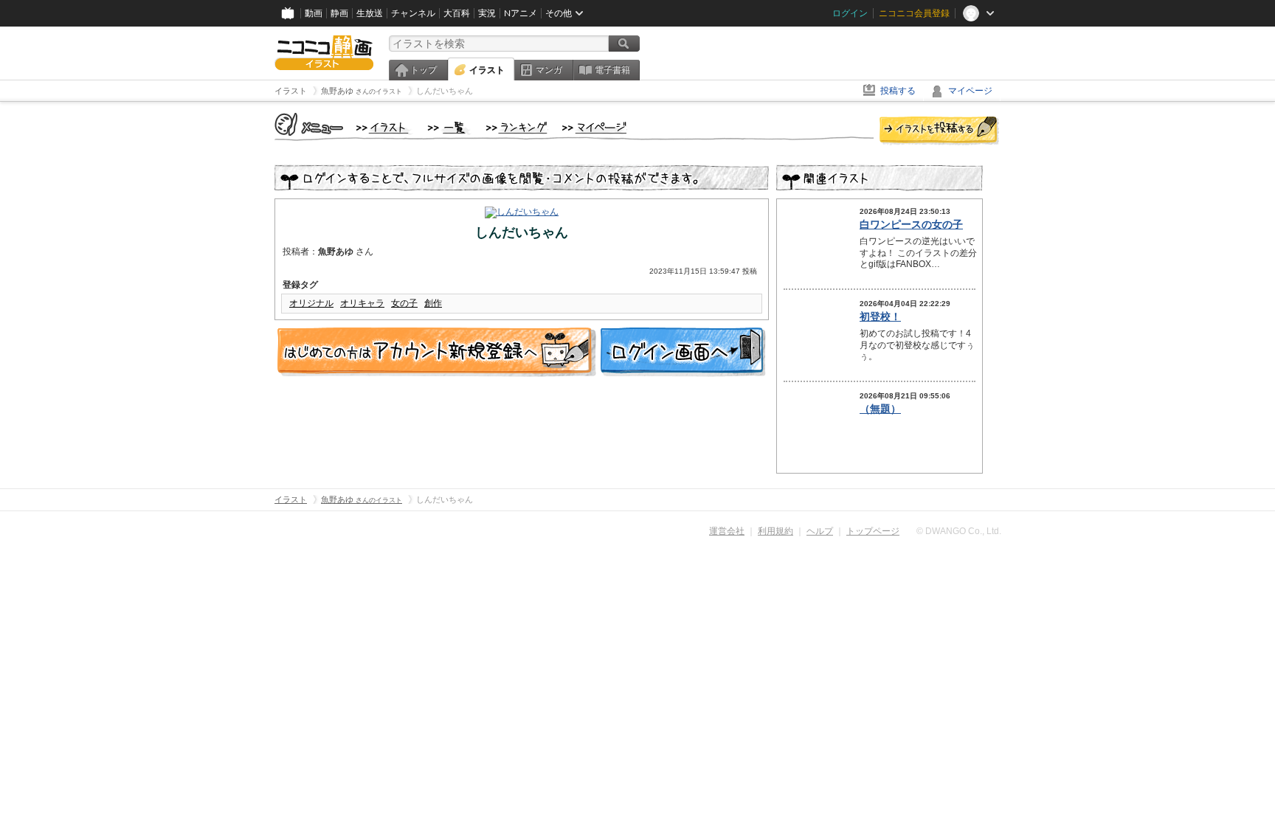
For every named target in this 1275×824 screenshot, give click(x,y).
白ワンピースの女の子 (911, 224)
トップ (423, 70)
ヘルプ (819, 531)
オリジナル (311, 303)
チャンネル (413, 13)
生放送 (369, 13)
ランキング (517, 128)
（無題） (880, 409)
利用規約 (775, 531)
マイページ (970, 91)
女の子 (404, 303)
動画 (313, 13)
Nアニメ (520, 13)
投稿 (939, 131)
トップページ (872, 531)
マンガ (549, 70)
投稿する (898, 91)
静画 (339, 13)
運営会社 (726, 531)
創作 (433, 303)
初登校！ (880, 316)
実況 (487, 13)
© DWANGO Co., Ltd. (958, 531)
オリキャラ (362, 303)
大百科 (456, 13)
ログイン (850, 13)
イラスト (487, 70)
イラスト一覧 (449, 128)
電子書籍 (612, 70)
